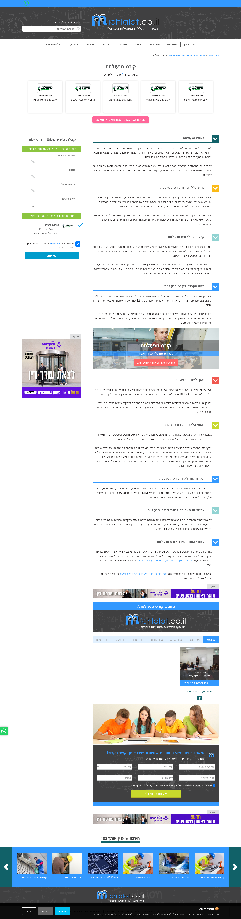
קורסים (138, 44)
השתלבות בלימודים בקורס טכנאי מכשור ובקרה (143, 574)
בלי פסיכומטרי (52, 44)
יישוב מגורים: (68, 199)
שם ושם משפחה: (66, 155)
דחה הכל (45, 911)
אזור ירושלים (102, 639)
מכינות (90, 44)
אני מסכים (62, 911)
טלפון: (71, 170)
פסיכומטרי (122, 44)
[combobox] (156, 778)
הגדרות (29, 911)
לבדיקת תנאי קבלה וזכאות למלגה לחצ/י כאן (120, 119)
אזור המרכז (176, 639)
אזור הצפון (194, 639)
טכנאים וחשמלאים (176, 55)
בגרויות (105, 44)
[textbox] (156, 777)
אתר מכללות (213, 55)
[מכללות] (125, 22)
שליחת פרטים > (156, 793)
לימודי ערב (73, 44)
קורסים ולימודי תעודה (195, 55)
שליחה (52, 255)
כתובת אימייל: (67, 184)
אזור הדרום (157, 639)
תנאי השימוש (191, 785)
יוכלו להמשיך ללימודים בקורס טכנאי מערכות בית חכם (164, 560)
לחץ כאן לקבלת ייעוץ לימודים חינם (156, 362)
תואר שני (172, 44)
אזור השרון (138, 639)
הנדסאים (155, 44)
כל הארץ (210, 639)
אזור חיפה (121, 639)
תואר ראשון (190, 44)
